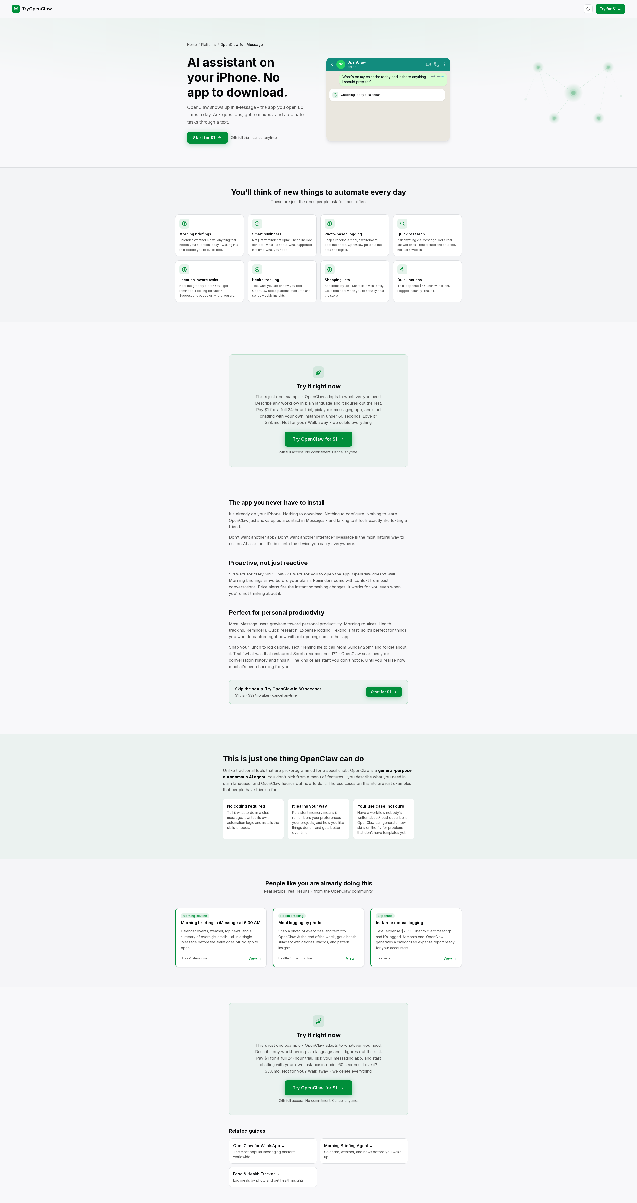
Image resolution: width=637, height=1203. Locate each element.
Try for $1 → (610, 9)
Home (192, 44)
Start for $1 (204, 137)
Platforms (208, 44)
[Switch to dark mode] (588, 8)
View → (255, 958)
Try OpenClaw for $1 (315, 439)
